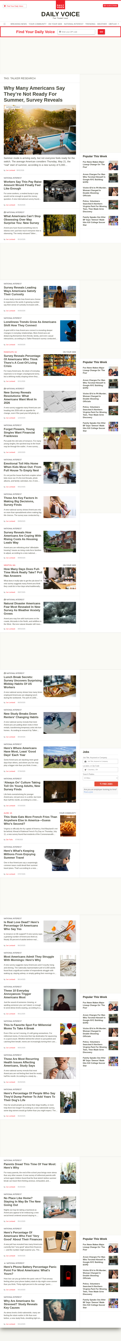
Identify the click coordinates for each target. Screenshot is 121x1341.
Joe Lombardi (10, 170)
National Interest (73, 24)
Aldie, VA (8, 813)
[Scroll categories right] (118, 24)
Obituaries (114, 24)
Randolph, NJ (10, 352)
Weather (102, 24)
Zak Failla (9, 839)
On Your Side (55, 24)
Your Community (37, 24)
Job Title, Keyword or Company (95, 757)
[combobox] (15, 6)
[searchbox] (17, 6)
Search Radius (88, 774)
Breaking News (19, 24)
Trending (90, 24)
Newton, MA (9, 565)
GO (101, 32)
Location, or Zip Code (91, 766)
